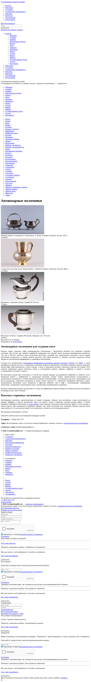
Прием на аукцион (12, 449)
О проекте (9, 437)
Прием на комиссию (13, 447)
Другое (8, 490)
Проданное (9, 492)
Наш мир (8, 441)
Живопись (9, 474)
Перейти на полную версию (11, 510)
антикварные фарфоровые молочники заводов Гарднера (45, 363)
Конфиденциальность (13, 453)
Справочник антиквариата (15, 439)
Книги (7, 480)
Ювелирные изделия (13, 466)
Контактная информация (14, 443)
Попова (71, 363)
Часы (7, 470)
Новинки (8, 460)
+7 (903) (7, 500)
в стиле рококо (33, 404)
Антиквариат (10, 494)
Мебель (8, 486)
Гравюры (8, 472)
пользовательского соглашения (30, 534)
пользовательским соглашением (76, 423)
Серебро (8, 462)
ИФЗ (81, 363)
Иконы (8, 484)
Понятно (64, 678)
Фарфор (8, 464)
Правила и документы (13, 455)
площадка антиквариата (34, 504)
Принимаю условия (23, 534)
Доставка (8, 445)
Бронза (8, 468)
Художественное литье (14, 488)
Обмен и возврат (11, 451)
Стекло (8, 482)
